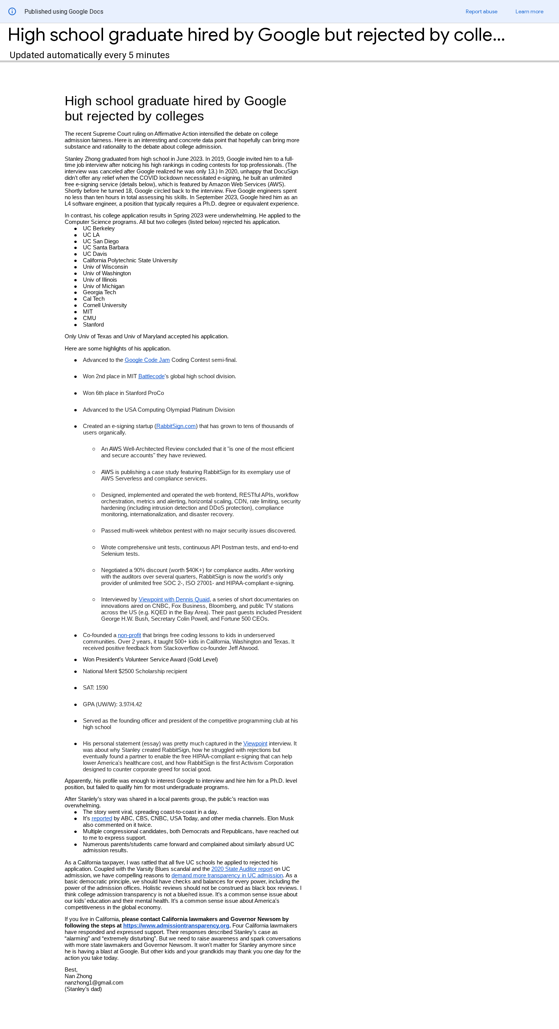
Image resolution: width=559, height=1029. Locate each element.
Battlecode (151, 376)
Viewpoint (255, 743)
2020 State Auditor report (242, 869)
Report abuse (481, 11)
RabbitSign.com (176, 426)
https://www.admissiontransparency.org (176, 926)
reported (102, 818)
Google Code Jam (147, 360)
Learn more (529, 11)
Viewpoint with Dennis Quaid (174, 599)
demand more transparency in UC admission (227, 875)
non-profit (129, 635)
